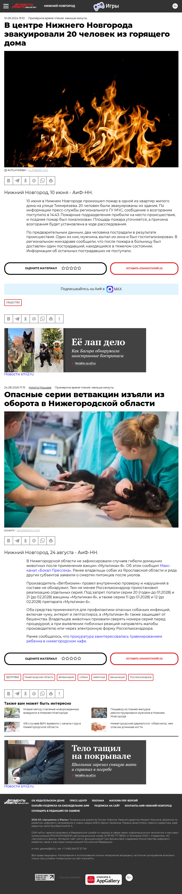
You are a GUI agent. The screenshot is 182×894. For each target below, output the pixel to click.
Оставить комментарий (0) (144, 268)
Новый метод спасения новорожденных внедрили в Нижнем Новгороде (51, 711)
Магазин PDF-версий (123, 800)
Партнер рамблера (69, 877)
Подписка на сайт (107, 805)
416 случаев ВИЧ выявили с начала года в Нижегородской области (52, 725)
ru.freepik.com (38, 170)
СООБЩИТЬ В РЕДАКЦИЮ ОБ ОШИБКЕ (56, 810)
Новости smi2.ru (19, 374)
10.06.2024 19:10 (14, 18)
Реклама (98, 800)
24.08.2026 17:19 (14, 387)
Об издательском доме (48, 800)
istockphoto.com (28, 530)
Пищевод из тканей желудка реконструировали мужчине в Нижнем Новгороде (138, 713)
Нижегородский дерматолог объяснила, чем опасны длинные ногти (142, 725)
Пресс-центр (78, 800)
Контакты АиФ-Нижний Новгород (148, 805)
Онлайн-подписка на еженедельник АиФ (60, 805)
